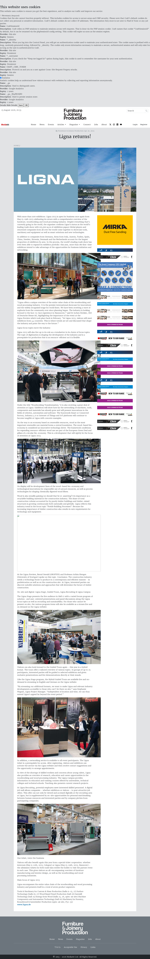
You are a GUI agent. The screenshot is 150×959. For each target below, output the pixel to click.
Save (21, 105)
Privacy (84, 947)
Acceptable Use (70, 947)
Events (51, 124)
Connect (87, 124)
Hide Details (12, 105)
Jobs (96, 124)
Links (92, 947)
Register (143, 124)
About (104, 124)
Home (33, 124)
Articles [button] (61, 124)
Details (3, 105)
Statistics (6, 78)
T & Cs (57, 947)
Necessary (10, 15)
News (42, 124)
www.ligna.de (24, 904)
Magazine (80, 939)
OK (26, 105)
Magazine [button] (74, 124)
